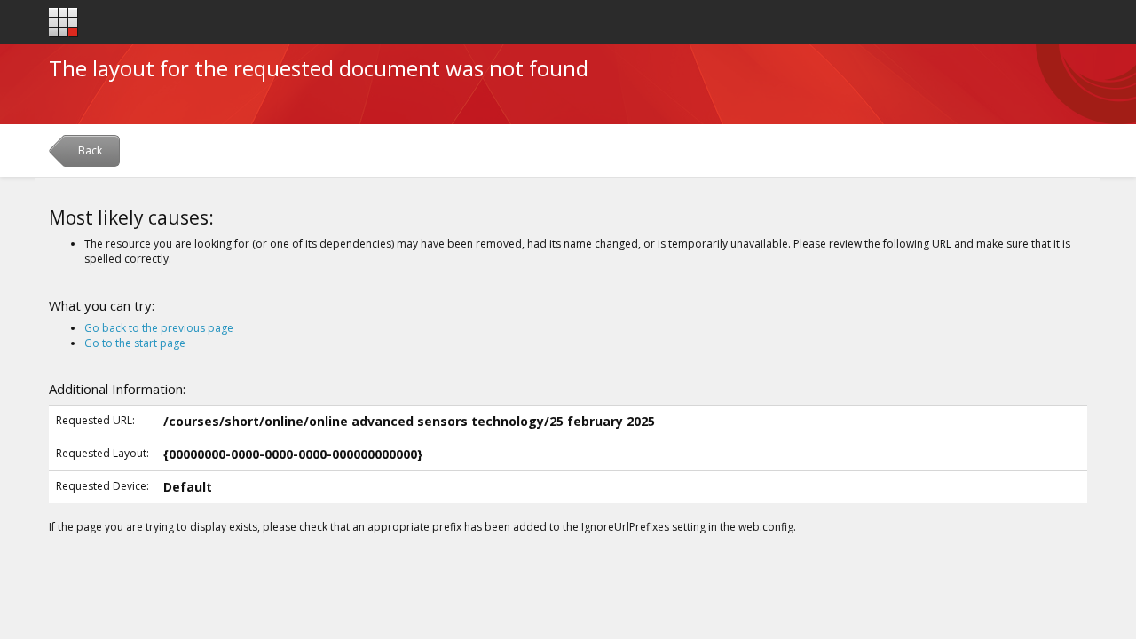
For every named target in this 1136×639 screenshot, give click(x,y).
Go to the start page (134, 343)
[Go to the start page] (63, 22)
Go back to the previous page (158, 327)
